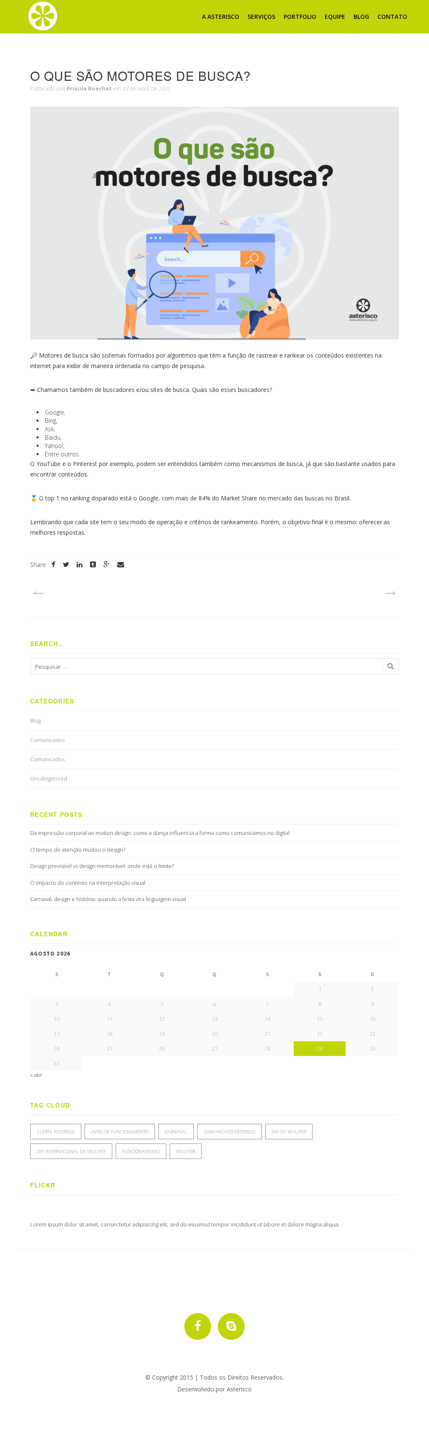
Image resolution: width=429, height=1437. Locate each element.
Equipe (335, 17)
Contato (392, 17)
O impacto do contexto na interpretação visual (87, 882)
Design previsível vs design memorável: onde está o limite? (102, 866)
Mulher (185, 1151)
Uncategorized (48, 778)
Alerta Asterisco (56, 1131)
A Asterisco (220, 17)
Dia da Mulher (289, 1131)
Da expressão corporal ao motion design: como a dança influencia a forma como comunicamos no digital (159, 833)
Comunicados (47, 740)
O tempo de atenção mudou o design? (78, 849)
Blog (361, 17)
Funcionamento (141, 1151)
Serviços (261, 17)
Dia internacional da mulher (71, 1151)
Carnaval (176, 1131)
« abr (36, 1075)
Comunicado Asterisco (229, 1131)
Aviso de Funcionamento (119, 1131)
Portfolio (300, 17)
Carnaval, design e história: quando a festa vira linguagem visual (108, 899)
